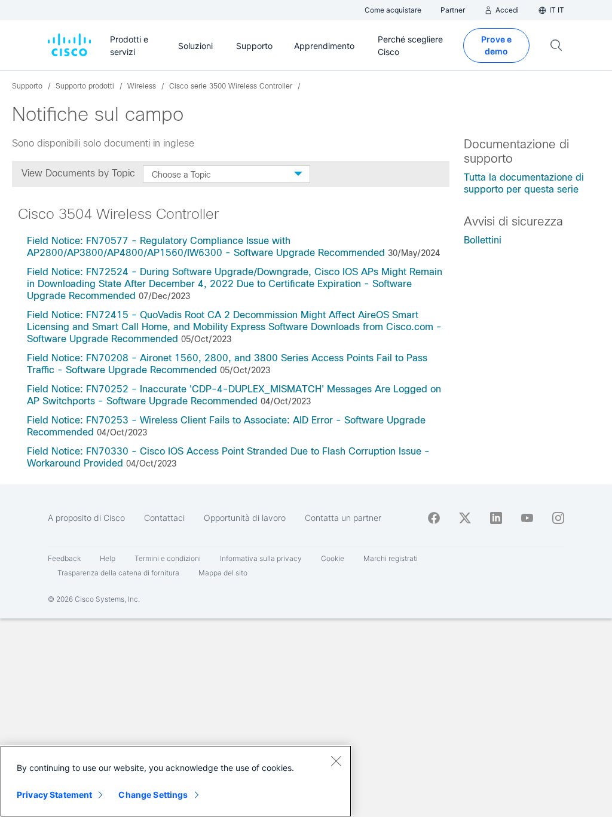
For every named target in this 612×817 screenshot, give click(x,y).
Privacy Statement (54, 794)
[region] (175, 781)
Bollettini (482, 240)
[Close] (336, 761)
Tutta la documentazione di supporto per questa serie (524, 183)
